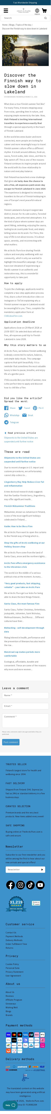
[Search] (45, 18)
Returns (9, 948)
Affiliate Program (14, 999)
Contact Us (11, 932)
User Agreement (13, 975)
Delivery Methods (14, 940)
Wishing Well (12, 1007)
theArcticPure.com (35, 1101)
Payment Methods (14, 936)
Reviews (10, 996)
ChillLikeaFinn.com (13, 316)
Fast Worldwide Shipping (25, 2)
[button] (37, 10)
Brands (9, 1015)
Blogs (11, 24)
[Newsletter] (42, 869)
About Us (10, 992)
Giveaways (11, 1003)
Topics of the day (23, 24)
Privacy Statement (14, 971)
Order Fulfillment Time (16, 944)
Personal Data (12, 968)
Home (4, 24)
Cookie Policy (12, 964)
